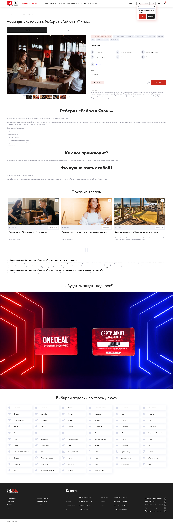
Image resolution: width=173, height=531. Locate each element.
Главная (9, 15)
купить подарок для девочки (69, 263)
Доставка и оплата (48, 3)
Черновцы (98, 64)
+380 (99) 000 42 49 (85, 501)
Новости (9, 505)
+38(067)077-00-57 (121, 510)
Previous (24, 96)
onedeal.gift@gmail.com (85, 497)
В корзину (158, 82)
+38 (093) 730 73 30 (120, 497)
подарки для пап (42, 273)
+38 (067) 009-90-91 (85, 510)
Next (68, 97)
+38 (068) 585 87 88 (120, 501)
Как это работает (60, 3)
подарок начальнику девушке (103, 267)
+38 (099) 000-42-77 (85, 506)
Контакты (79, 3)
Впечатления (71, 3)
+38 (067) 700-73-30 (120, 506)
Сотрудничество (11, 498)
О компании (10, 501)
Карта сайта (10, 508)
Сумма (92, 70)
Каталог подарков (30, 3)
